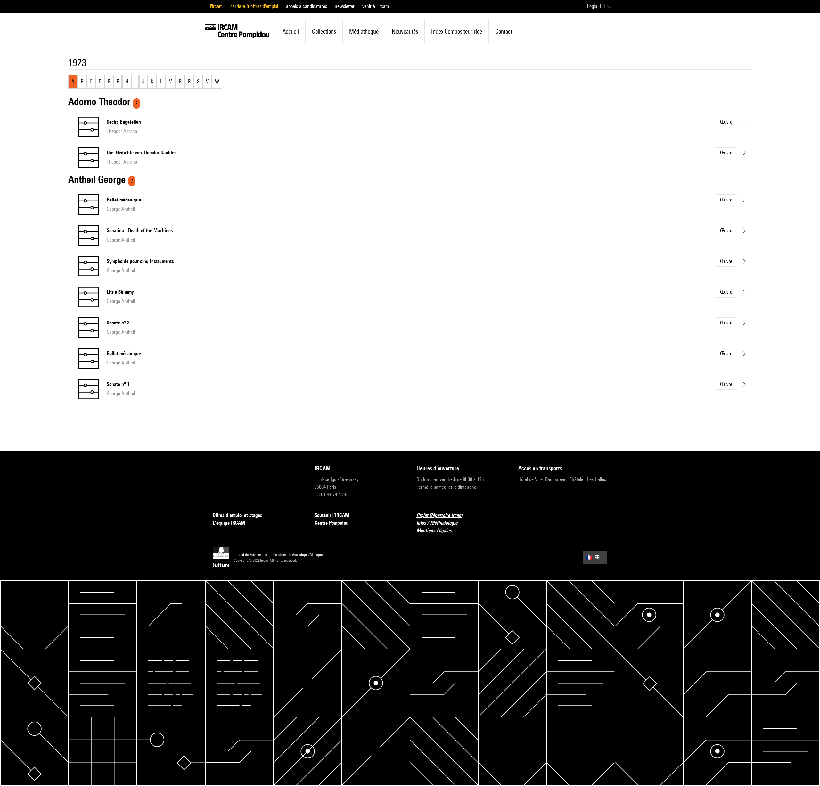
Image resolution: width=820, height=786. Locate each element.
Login (592, 6)
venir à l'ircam (375, 6)
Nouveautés (405, 31)
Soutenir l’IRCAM (332, 515)
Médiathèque (364, 31)
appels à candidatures (306, 6)
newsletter (345, 6)
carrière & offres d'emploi (254, 6)
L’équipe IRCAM (229, 523)
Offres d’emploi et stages (237, 515)
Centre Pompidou (331, 523)
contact (503, 31)
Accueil (291, 31)
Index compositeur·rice (456, 31)
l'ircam (216, 6)
